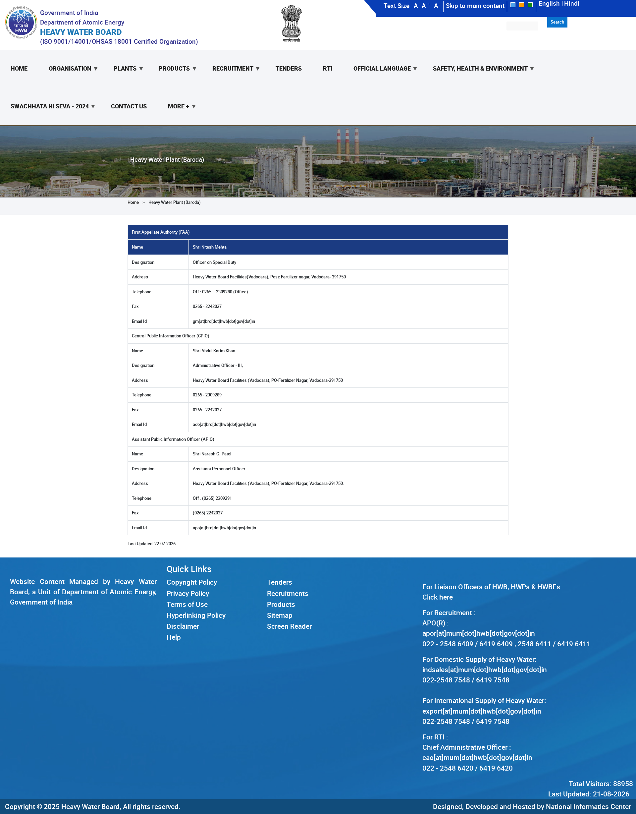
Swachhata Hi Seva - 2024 (44, 113)
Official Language (377, 75)
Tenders (289, 68)
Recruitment (227, 75)
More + (173, 113)
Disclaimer (183, 626)
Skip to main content (475, 5)
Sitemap (279, 615)
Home (19, 68)
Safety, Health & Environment (475, 75)
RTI (327, 68)
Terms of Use (187, 604)
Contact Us (129, 106)
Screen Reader (289, 626)
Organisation (64, 75)
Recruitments (287, 593)
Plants (119, 75)
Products (169, 75)
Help (174, 637)
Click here (437, 597)
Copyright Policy (192, 582)
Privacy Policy (188, 593)
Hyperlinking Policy (196, 615)
